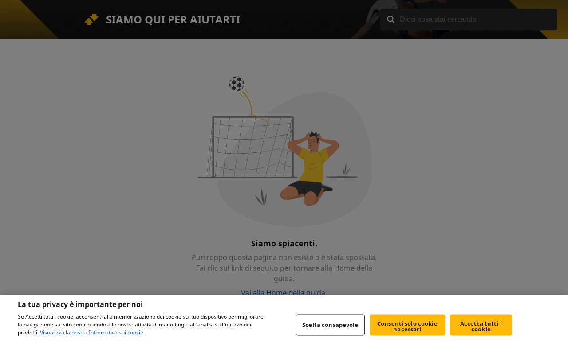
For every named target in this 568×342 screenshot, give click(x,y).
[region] (284, 318)
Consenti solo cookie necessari (407, 326)
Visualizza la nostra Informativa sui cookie (91, 332)
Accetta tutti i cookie (481, 326)
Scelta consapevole (330, 325)
